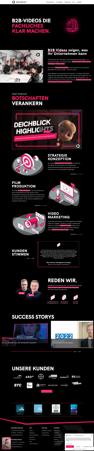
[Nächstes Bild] (32, 258)
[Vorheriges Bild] (29, 258)
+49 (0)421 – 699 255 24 (16, 432)
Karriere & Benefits (33, 435)
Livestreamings (57, 435)
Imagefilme (56, 432)
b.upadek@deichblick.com (52, 301)
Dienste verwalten (69, 443)
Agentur (31, 430)
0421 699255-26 (64, 301)
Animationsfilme (58, 443)
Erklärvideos (57, 430)
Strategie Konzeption (46, 430)
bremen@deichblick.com (17, 435)
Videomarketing (45, 435)
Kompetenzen (50, 2)
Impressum (84, 449)
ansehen (73, 174)
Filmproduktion (45, 432)
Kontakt (79, 2)
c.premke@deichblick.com (52, 303)
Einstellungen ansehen (87, 446)
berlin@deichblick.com (16, 446)
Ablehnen (78, 446)
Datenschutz (80, 449)
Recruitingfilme (57, 437)
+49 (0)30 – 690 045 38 (16, 444)
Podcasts (56, 439)
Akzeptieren (70, 446)
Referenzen (68, 2)
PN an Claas (75, 303)
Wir (73, 2)
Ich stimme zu (47, 131)
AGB (30, 441)
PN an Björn (75, 301)
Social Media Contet (58, 441)
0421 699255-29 (64, 303)
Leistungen (59, 2)
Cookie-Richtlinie (74, 449)
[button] (91, 435)
